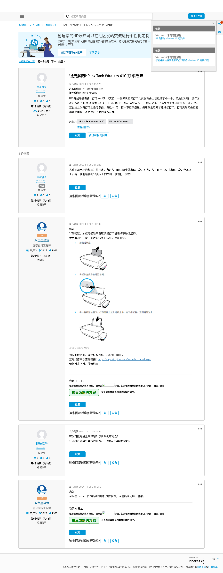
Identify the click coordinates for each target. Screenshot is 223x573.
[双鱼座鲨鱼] (42, 227)
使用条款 (201, 566)
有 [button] (104, 196)
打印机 (36, 25)
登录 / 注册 (196, 16)
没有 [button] (114, 196)
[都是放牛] (42, 434)
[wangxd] (42, 78)
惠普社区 (23, 25)
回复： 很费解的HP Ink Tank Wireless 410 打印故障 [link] (87, 25)
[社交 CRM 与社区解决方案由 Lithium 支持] (197, 559)
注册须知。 (214, 566)
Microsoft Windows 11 (120, 121)
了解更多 (94, 52)
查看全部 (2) (83, 127)
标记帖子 (41, 115)
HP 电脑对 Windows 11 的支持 (170, 38)
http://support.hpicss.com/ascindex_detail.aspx (124, 359)
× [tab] (213, 23)
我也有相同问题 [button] (98, 135)
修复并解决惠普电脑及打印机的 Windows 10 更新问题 (182, 60)
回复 (77, 135)
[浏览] (21, 16)
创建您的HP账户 (72, 52)
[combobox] (108, 16)
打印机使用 (51, 25)
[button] (200, 72)
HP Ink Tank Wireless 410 (91, 121)
